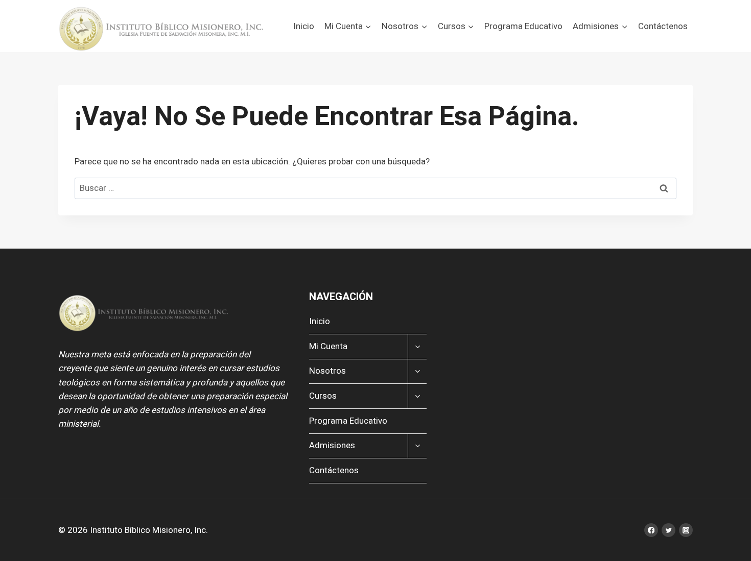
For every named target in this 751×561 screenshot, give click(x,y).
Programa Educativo (523, 26)
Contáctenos (663, 26)
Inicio (303, 26)
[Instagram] (686, 530)
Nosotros (327, 370)
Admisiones (332, 445)
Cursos (323, 395)
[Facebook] (651, 530)
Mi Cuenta (328, 346)
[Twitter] (668, 530)
